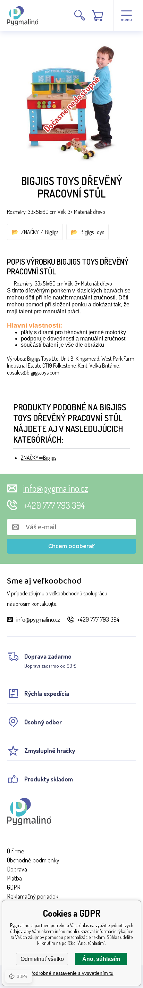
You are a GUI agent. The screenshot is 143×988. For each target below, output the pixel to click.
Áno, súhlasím (101, 959)
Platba (14, 878)
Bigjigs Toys (92, 231)
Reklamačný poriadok (32, 896)
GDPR (13, 887)
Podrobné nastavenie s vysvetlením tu (71, 973)
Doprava (17, 869)
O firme (15, 851)
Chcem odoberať (71, 546)
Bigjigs (51, 231)
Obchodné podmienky (33, 860)
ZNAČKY (30, 231)
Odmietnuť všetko (42, 959)
